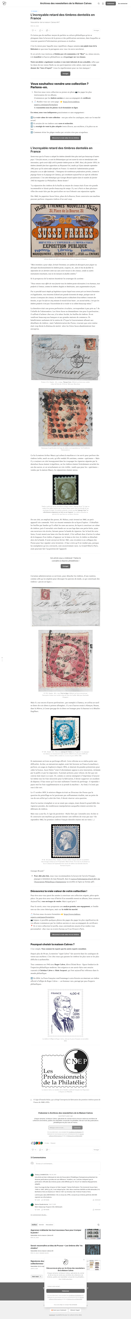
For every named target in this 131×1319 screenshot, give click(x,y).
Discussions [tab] (49, 1225)
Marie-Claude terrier (41, 1204)
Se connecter (123, 3)
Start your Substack (59, 1310)
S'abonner (110, 3)
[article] (65, 1235)
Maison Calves (44, 1253)
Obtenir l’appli (75, 1310)
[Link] (27, 85)
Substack (52, 1315)
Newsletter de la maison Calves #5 (42, 1235)
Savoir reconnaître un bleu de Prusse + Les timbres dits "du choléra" (57, 1247)
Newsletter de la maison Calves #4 (42, 1251)
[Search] (99, 3)
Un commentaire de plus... (39, 1215)
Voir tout (35, 1276)
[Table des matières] (2, 659)
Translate (35, 11)
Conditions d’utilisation (75, 1295)
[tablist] (42, 1225)
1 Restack (52, 1143)
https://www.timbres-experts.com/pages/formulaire (57, 103)
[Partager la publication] (103, 3)
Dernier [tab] (41, 1225)
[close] (83, 1259)
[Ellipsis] (99, 1174)
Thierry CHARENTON (41, 1175)
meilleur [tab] (34, 1225)
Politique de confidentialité (74, 1299)
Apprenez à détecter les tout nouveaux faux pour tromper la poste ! (56, 1231)
